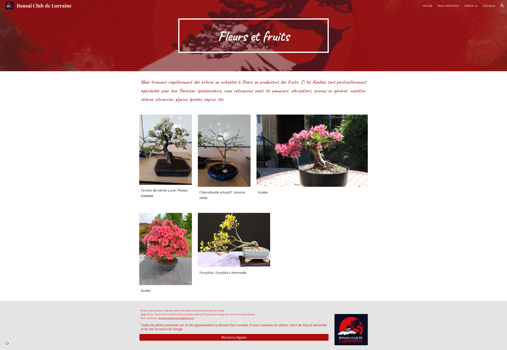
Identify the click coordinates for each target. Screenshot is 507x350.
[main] (253, 35)
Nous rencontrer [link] (448, 6)
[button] (502, 5)
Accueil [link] (427, 6)
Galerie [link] (469, 6)
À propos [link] (489, 6)
